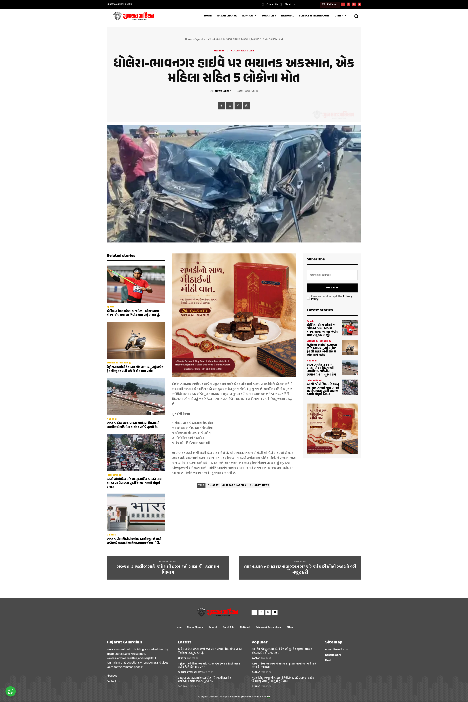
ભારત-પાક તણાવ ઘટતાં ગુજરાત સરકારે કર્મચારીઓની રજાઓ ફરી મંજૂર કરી (300, 570)
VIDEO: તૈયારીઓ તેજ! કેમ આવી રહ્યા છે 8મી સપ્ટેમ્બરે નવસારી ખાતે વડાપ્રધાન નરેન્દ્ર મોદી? (134, 541)
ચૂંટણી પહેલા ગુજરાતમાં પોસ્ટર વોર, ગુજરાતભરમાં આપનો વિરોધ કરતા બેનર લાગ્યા (284, 666)
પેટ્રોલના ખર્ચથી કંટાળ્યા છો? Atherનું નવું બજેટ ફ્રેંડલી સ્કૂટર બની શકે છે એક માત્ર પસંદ (135, 369)
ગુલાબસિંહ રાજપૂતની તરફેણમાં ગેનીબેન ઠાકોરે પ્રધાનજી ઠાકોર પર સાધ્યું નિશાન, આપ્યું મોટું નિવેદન (283, 680)
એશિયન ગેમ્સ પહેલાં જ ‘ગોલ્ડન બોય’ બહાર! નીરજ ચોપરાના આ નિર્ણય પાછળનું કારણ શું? (134, 313)
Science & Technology (119, 363)
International (114, 475)
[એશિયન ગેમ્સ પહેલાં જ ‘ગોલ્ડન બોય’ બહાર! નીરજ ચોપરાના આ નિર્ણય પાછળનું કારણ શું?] (136, 284)
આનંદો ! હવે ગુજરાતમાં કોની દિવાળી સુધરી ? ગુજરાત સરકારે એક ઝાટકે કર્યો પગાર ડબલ (282, 651)
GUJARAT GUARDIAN (234, 485)
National (112, 419)
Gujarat (199, 39)
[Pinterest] (238, 105)
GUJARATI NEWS (259, 485)
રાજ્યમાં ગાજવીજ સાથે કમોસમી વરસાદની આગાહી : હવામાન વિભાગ (168, 570)
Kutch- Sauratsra (242, 50)
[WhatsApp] (246, 105)
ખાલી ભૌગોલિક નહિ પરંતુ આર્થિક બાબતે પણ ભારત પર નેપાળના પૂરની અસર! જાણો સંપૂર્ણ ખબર (134, 483)
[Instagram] (348, 4)
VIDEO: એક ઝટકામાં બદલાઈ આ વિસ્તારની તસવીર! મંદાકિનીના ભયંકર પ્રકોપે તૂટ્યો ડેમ (133, 425)
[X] (354, 4)
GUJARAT (213, 485)
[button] (356, 16)
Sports (110, 307)
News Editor (223, 91)
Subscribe (332, 288)
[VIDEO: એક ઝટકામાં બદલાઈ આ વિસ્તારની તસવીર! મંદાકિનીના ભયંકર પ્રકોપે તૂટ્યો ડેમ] (136, 396)
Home (188, 39)
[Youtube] (359, 4)
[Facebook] (343, 4)
